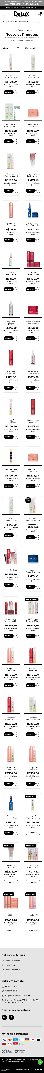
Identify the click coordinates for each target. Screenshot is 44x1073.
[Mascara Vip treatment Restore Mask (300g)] (38, 141)
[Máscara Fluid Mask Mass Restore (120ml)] (16, 437)
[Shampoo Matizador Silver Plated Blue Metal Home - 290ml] (16, 833)
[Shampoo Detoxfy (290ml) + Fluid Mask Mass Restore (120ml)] (38, 537)
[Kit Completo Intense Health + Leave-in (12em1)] (16, 636)
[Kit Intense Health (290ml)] (38, 289)
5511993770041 (11, 986)
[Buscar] (39, 21)
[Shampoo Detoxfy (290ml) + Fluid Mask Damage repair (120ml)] (16, 191)
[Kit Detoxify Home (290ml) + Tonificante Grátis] (16, 141)
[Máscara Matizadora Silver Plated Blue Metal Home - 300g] (38, 587)
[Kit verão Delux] (16, 585)
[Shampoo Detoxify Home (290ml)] (38, 92)
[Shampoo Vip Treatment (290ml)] (16, 240)
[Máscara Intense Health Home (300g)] (38, 338)
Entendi (38, 1070)
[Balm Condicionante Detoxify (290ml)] (16, 535)
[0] (39, 15)
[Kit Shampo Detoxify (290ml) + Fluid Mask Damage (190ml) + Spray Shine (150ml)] (38, 636)
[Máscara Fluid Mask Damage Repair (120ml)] (16, 92)
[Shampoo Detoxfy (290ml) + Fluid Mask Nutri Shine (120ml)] (38, 734)
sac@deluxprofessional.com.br (17, 996)
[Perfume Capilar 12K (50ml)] (16, 486)
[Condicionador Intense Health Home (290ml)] (38, 437)
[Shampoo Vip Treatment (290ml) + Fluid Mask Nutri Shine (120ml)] (16, 784)
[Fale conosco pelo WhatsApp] (40, 1062)
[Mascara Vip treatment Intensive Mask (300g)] (38, 486)
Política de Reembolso (11, 970)
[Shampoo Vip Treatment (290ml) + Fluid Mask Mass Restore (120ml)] (38, 784)
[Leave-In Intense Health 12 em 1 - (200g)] (38, 191)
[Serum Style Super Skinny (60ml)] (38, 388)
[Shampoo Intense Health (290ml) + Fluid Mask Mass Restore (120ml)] (38, 685)
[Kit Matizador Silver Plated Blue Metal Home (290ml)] (38, 240)
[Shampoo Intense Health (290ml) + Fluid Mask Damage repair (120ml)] (16, 734)
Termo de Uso (7, 974)
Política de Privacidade (11, 961)
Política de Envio (8, 965)
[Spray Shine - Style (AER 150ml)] (16, 338)
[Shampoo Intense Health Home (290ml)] (16, 388)
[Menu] (4, 14)
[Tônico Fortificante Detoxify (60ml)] (16, 289)
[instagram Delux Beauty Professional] (4, 1017)
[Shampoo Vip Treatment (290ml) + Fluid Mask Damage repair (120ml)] (16, 685)
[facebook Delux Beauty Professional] (11, 1017)
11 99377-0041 (11, 991)
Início (13, 30)
